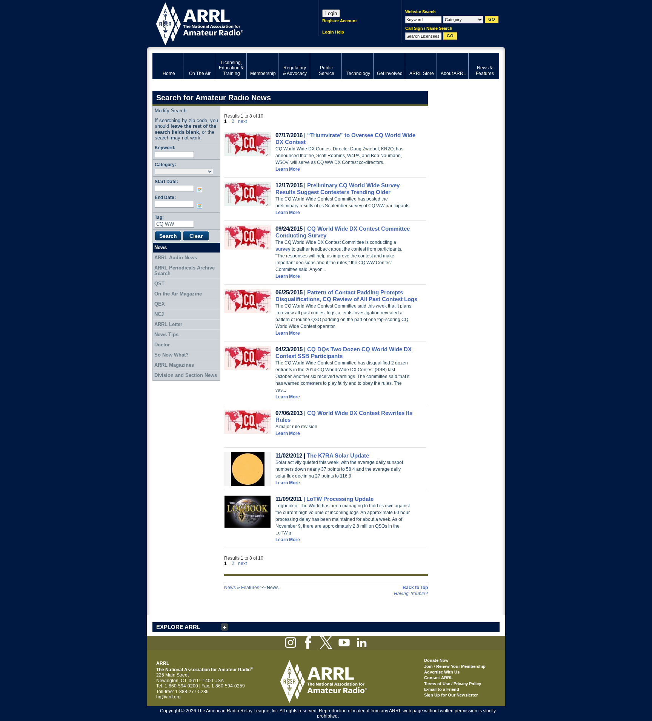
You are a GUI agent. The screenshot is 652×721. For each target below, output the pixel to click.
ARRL (225, 23)
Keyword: (165, 147)
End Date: (165, 197)
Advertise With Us (442, 672)
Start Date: (166, 181)
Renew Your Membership (461, 666)
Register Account (339, 20)
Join (428, 666)
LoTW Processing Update (340, 499)
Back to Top (415, 587)
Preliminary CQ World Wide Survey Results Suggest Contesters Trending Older (337, 188)
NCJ (159, 314)
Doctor (162, 344)
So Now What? (171, 355)
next (242, 121)
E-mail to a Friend (441, 689)
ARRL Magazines (174, 365)
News (160, 247)
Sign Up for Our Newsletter (451, 695)
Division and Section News (185, 375)
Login (331, 13)
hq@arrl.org (168, 697)
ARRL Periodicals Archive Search (184, 271)
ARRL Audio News (175, 257)
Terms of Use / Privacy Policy (452, 683)
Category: (165, 164)
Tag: (159, 217)
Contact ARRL (438, 677)
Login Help (333, 32)
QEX (159, 304)
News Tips (166, 334)
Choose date (201, 189)
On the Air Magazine (178, 294)
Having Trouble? (411, 593)
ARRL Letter (168, 324)
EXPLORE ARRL (178, 627)
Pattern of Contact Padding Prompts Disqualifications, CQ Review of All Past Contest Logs (346, 295)
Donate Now (436, 660)
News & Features (241, 587)
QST (159, 283)
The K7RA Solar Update (338, 455)
